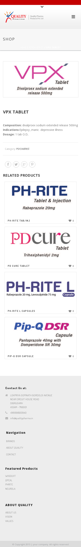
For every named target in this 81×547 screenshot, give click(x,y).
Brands (10, 441)
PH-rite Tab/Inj (19, 220)
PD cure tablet (19, 265)
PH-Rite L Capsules (21, 310)
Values (9, 520)
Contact (11, 454)
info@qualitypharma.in (21, 418)
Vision (8, 516)
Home (23, 47)
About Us (10, 512)
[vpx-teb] (40, 79)
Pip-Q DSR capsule (21, 356)
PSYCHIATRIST (36, 47)
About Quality (14, 447)
